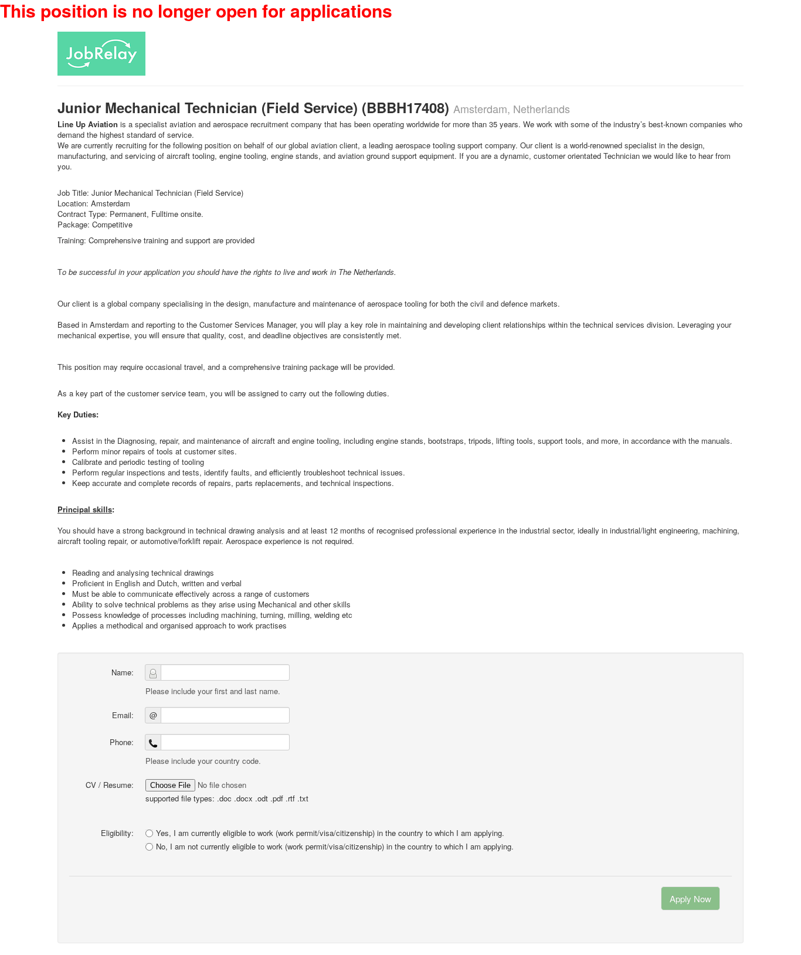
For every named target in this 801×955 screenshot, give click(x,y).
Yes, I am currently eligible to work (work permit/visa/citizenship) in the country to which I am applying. (330, 832)
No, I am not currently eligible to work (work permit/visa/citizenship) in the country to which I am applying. (335, 846)
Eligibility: (117, 832)
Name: (122, 672)
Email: (123, 715)
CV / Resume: (110, 784)
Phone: (122, 741)
